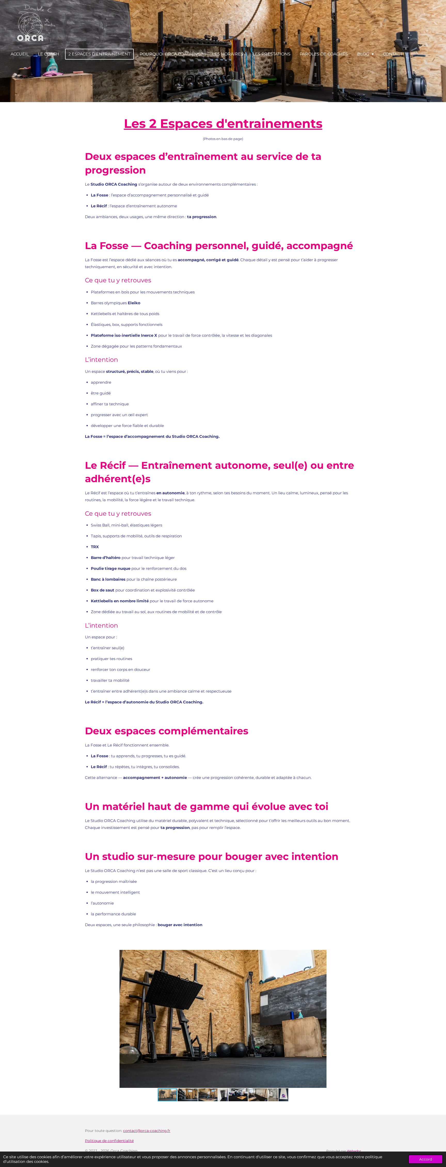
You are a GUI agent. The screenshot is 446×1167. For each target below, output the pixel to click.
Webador (354, 1151)
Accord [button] (425, 1159)
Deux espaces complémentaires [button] (166, 731)
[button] (356, 954)
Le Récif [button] (99, 205)
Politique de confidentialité (109, 1140)
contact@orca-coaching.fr (146, 1130)
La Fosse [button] (99, 195)
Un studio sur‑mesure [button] (140, 856)
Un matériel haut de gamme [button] (157, 806)
